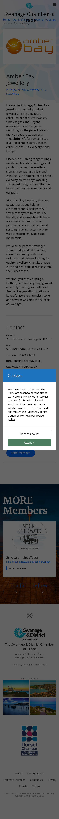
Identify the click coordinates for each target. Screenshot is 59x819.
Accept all (29, 442)
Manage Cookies (29, 434)
